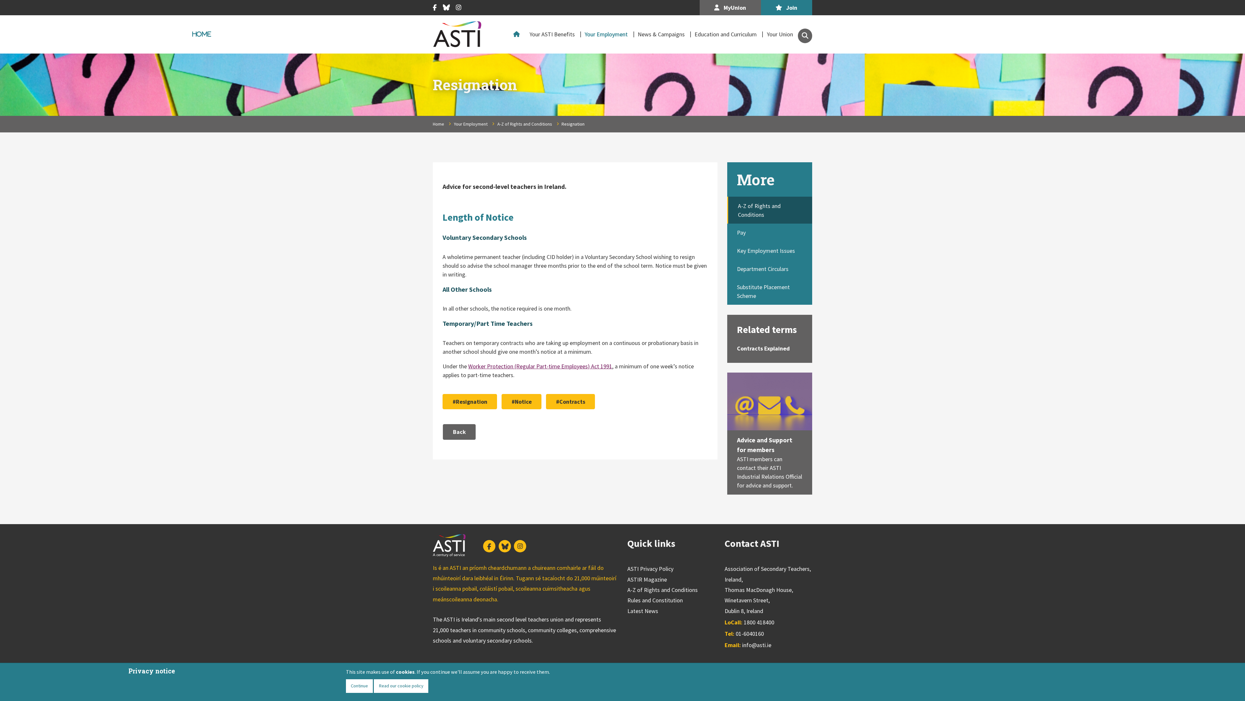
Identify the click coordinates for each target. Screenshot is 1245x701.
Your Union (780, 34)
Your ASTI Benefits (552, 34)
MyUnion (734, 7)
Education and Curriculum (725, 34)
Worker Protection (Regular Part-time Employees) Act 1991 (540, 366)
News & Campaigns (661, 34)
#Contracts (570, 401)
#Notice (522, 401)
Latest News (642, 611)
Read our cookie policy (401, 686)
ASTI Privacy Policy (650, 568)
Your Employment (606, 34)
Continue (359, 686)
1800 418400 (759, 622)
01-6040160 (750, 633)
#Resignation (470, 401)
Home (518, 34)
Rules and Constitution (655, 600)
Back (459, 432)
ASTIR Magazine (647, 579)
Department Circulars (762, 269)
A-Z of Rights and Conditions (524, 124)
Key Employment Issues (766, 250)
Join (791, 7)
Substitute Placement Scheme (763, 291)
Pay (741, 232)
